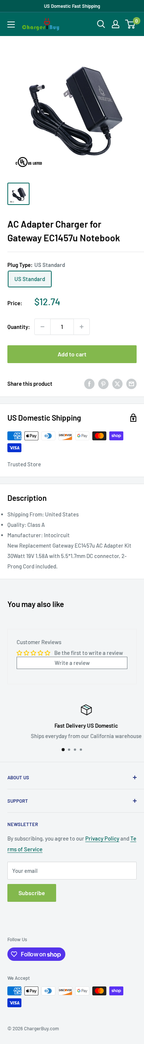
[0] (130, 24)
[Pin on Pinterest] (103, 383)
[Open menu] (11, 24)
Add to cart (72, 354)
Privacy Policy (102, 838)
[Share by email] (131, 383)
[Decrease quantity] (42, 327)
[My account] (115, 24)
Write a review (72, 662)
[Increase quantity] (81, 327)
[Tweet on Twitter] (117, 383)
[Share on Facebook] (89, 383)
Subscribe (31, 892)
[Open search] (101, 24)
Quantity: (18, 326)
